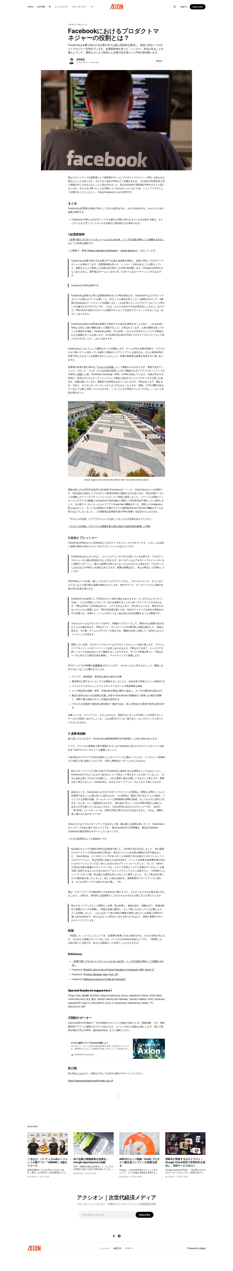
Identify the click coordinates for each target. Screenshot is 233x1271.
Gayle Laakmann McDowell (102, 250)
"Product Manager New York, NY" (101, 974)
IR (50, 6)
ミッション (105, 1248)
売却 (80, 374)
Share (159, 61)
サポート (129, 1248)
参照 (102, 749)
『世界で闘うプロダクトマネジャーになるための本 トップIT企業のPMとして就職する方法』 (116, 239)
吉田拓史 (80, 59)
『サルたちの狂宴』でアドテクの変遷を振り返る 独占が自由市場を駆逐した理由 (109, 526)
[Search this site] (174, 7)
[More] (92, 7)
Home (30, 6)
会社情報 (41, 6)
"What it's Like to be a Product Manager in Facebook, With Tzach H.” (118, 969)
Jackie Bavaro (127, 250)
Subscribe (198, 7)
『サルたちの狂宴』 (105, 367)
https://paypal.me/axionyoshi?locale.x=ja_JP (90, 1080)
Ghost (202, 1248)
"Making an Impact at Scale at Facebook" (104, 979)
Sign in (183, 6)
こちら (80, 1073)
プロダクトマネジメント (77, 24)
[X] (113, 1236)
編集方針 (118, 1248)
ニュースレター (62, 6)
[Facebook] (119, 1236)
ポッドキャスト (80, 6)
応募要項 (97, 665)
